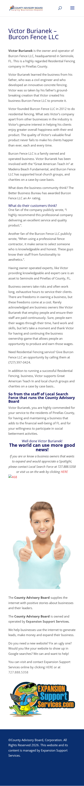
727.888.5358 (18, 672)
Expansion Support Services (47, 621)
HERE (64, 472)
